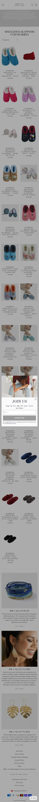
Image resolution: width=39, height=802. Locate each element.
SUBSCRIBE (19, 418)
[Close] (36, 399)
